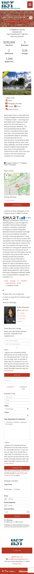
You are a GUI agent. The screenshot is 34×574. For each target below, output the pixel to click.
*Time (6, 412)
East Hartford (10, 283)
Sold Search (23, 21)
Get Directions (17, 205)
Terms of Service (10, 475)
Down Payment (9, 502)
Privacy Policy (8, 371)
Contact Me (21, 319)
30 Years (9, 489)
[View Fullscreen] (6, 181)
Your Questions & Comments (14, 419)
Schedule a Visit (23, 388)
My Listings (20, 313)
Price (6, 496)
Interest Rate (9, 509)
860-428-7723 (23, 310)
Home (6, 281)
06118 (19, 283)
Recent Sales (21, 316)
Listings (12, 281)
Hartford (24, 281)
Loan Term (8, 484)
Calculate (17, 516)
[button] (30, 17)
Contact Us (10, 387)
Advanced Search (11, 21)
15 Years (17, 489)
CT (18, 281)
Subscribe (17, 375)
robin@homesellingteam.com (18, 559)
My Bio (19, 321)
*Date (6, 406)
